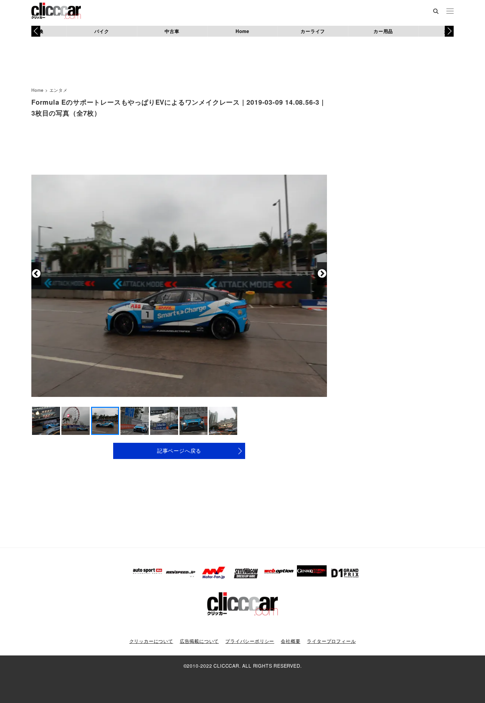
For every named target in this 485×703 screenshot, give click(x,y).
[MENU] (450, 12)
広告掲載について (199, 641)
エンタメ (58, 90)
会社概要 (290, 641)
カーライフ (313, 31)
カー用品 (383, 31)
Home (242, 31)
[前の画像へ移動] (36, 273)
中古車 (172, 31)
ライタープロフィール (331, 641)
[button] (449, 31)
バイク (101, 31)
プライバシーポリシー (249, 641)
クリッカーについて (151, 641)
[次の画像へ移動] (322, 273)
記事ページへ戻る (179, 450)
